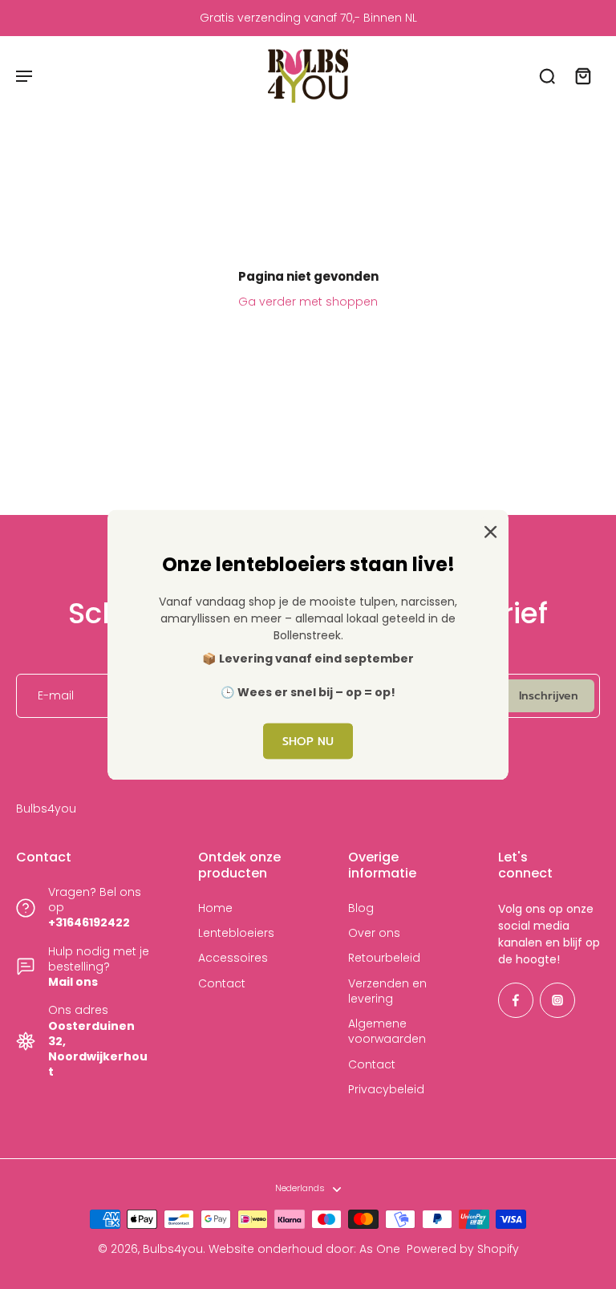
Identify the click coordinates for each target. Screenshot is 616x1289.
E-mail (56, 695)
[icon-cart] (582, 75)
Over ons (374, 933)
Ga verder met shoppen (308, 302)
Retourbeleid (384, 958)
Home (215, 908)
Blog (361, 908)
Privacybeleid (386, 1089)
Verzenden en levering (387, 991)
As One (379, 1249)
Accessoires (233, 958)
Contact (221, 983)
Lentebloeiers (236, 933)
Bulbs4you (173, 1249)
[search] (547, 75)
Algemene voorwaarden (387, 1031)
